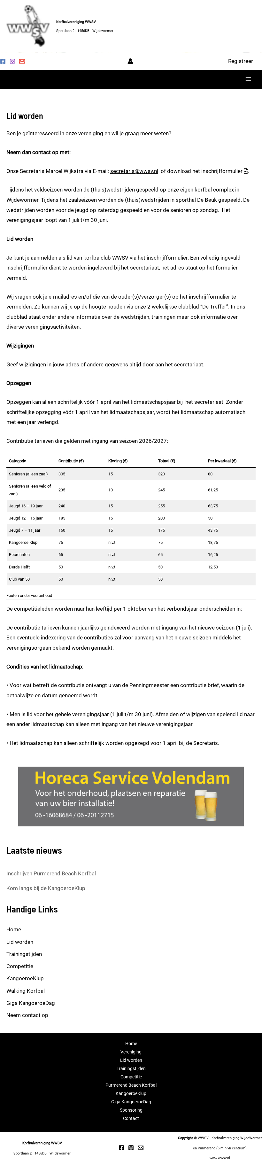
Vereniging (131, 1051)
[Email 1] (140, 1148)
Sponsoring (131, 1110)
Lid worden (19, 942)
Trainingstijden (24, 954)
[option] (131, 796)
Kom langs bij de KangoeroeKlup (45, 888)
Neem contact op (27, 1015)
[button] (240, 61)
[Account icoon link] (130, 61)
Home (13, 929)
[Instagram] (12, 61)
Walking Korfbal (25, 991)
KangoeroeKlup (25, 978)
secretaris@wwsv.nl (134, 171)
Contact (131, 1118)
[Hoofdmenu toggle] (248, 79)
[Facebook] (3, 61)
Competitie (19, 966)
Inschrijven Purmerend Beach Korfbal (51, 873)
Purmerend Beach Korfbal (131, 1085)
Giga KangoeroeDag (30, 1003)
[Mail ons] (22, 61)
